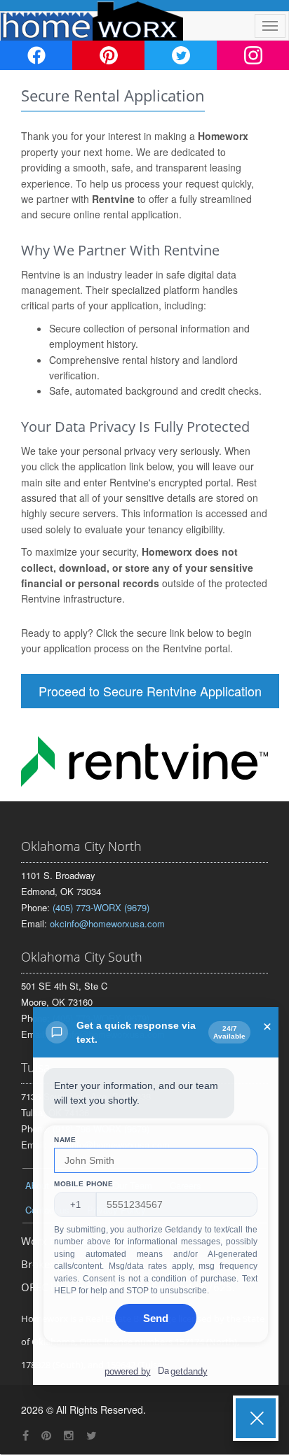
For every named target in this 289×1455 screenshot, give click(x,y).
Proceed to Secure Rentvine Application (150, 691)
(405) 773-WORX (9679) (101, 907)
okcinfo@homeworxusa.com (107, 923)
